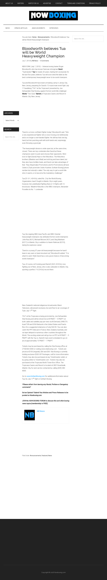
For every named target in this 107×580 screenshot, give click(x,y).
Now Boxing (53, 15)
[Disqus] (45, 492)
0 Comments (44, 61)
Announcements (35, 455)
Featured (45, 455)
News (50, 455)
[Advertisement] (45, 115)
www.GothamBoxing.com (36, 376)
